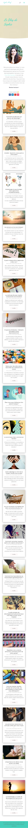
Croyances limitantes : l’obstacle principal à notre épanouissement (14, 331)
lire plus (13, 131)
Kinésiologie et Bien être (17, 119)
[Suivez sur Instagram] (18, 95)
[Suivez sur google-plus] (15, 95)
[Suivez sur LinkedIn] (12, 95)
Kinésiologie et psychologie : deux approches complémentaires (13, 191)
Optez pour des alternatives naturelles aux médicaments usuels (13, 367)
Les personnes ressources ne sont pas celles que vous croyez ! (13, 725)
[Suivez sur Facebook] (10, 95)
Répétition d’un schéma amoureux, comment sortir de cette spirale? (14, 651)
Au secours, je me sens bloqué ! (14, 227)
